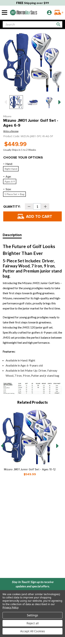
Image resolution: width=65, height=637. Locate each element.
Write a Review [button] (10, 131)
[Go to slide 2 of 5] (57, 446)
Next (59, 102)
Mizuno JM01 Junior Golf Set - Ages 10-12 (30, 469)
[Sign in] (49, 13)
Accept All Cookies (32, 631)
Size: (7, 190)
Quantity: (11, 207)
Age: (7, 177)
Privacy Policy (10, 607)
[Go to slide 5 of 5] (2, 446)
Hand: (8, 164)
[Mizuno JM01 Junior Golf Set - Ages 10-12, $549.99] (30, 437)
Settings (32, 615)
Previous (5, 102)
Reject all (33, 623)
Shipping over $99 (32, 3)
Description (12, 235)
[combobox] (32, 24)
